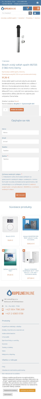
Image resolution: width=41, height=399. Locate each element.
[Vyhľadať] (30, 13)
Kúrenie (21, 72)
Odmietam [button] (7, 394)
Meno (4, 129)
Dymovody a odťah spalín (10, 72)
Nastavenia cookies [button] (10, 390)
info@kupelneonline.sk (21, 3)
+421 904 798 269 (7, 3)
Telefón (4, 147)
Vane (3, 351)
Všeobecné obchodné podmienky (13, 370)
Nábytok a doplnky (8, 354)
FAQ (3, 366)
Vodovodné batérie (8, 333)
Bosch (17, 101)
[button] (36, 8)
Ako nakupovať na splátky (11, 373)
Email (4, 138)
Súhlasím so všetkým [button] (27, 390)
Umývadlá (5, 337)
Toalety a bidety (7, 347)
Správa (4, 156)
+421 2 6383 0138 (22, 1)
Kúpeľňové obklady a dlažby (11, 326)
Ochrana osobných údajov (11, 174)
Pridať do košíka (17, 109)
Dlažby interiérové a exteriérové (13, 330)
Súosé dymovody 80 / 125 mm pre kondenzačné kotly (19, 74)
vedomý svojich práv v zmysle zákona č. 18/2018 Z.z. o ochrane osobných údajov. (20, 187)
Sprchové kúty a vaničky (10, 340)
